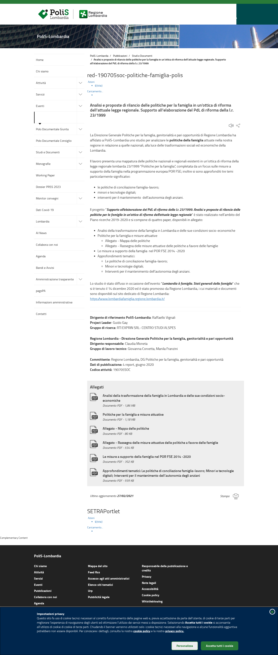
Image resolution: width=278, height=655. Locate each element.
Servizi (38, 578)
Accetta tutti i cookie (219, 645)
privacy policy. (174, 631)
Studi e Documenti (142, 55)
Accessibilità (150, 589)
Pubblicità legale (98, 597)
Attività (39, 572)
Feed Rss (94, 572)
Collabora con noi (45, 597)
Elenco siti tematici (100, 584)
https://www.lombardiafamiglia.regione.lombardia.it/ (127, 298)
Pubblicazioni (120, 55)
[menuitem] (169, 86)
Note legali (149, 583)
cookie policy (141, 631)
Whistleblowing (152, 601)
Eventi (38, 584)
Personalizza (184, 645)
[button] (233, 14)
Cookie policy (150, 595)
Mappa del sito (98, 566)
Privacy (146, 576)
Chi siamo (40, 566)
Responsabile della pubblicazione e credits (165, 568)
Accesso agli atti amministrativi (108, 578)
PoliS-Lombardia (99, 55)
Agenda (39, 603)
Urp (90, 590)
